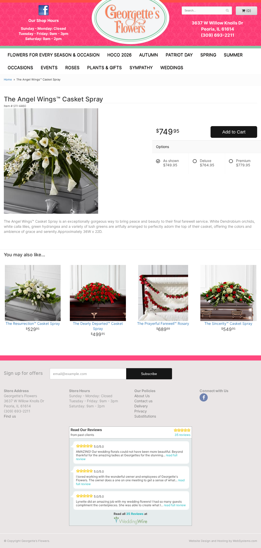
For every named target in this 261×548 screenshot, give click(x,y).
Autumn (148, 54)
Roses (72, 67)
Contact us (143, 401)
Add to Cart (233, 132)
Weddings (171, 67)
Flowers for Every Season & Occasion (54, 54)
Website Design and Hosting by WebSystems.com (223, 541)
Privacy (140, 411)
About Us (142, 396)
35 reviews (182, 435)
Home (8, 79)
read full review (175, 505)
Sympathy (141, 67)
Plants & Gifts (104, 67)
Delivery (141, 406)
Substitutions (145, 416)
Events (49, 67)
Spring (208, 54)
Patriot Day (179, 54)
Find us (10, 416)
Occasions (20, 67)
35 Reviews (134, 514)
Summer (233, 54)
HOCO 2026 (119, 54)
